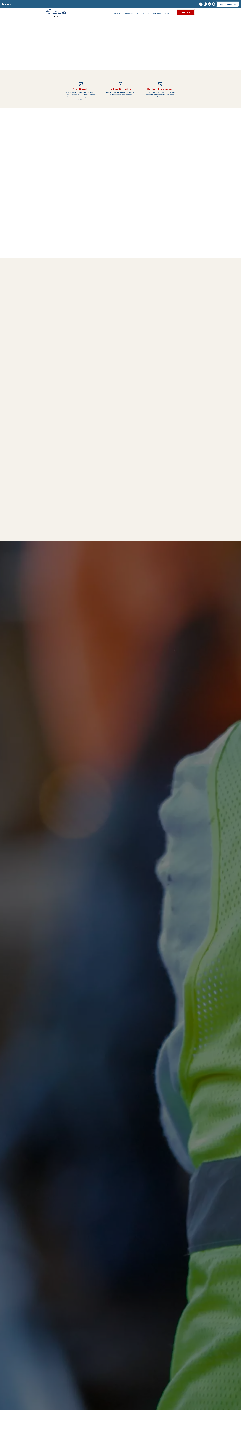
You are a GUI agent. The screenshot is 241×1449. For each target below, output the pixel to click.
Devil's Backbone (71, 337)
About (139, 13)
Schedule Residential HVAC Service (139, 54)
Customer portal (228, 4)
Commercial (130, 13)
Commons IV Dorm (144, 389)
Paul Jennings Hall (144, 287)
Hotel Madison (69, 445)
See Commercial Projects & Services (104, 54)
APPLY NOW (186, 12)
